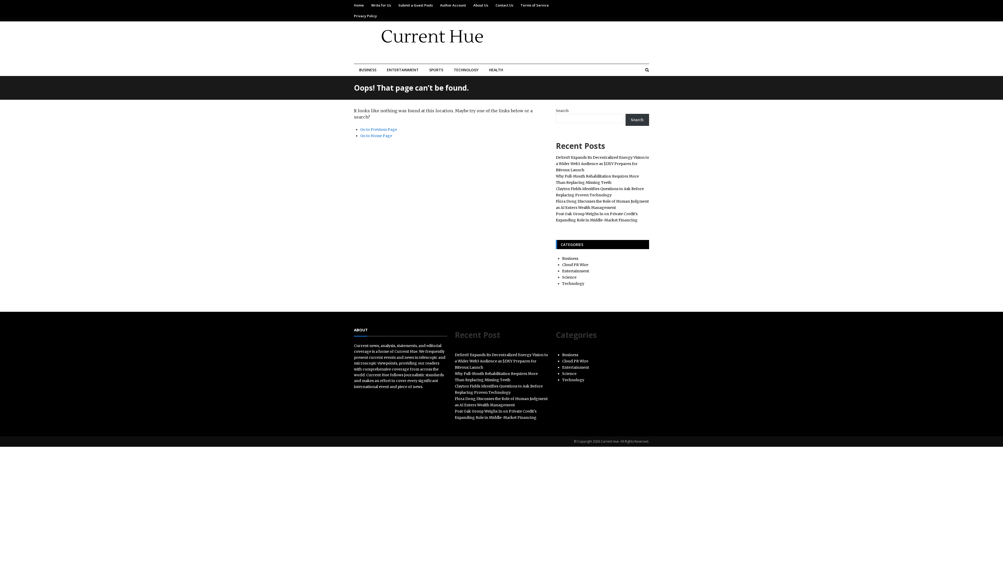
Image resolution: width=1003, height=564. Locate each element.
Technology (466, 69)
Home (359, 5)
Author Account (453, 5)
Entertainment (403, 69)
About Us (480, 5)
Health (496, 69)
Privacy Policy (365, 16)
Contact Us (504, 5)
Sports (436, 69)
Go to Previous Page (378, 129)
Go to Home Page (376, 135)
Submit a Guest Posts (415, 5)
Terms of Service (535, 5)
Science (569, 277)
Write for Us (381, 5)
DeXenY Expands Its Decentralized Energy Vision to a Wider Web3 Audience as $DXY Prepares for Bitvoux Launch (602, 163)
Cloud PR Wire (575, 264)
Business (367, 69)
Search (562, 110)
